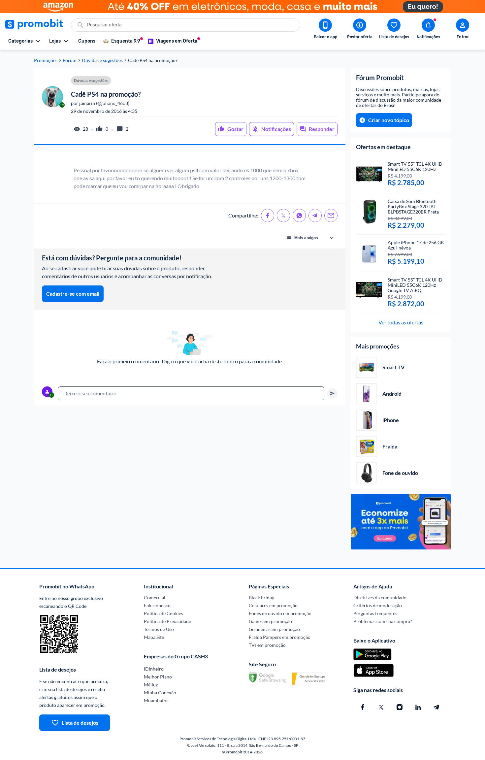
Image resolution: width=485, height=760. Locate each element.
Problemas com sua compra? (382, 621)
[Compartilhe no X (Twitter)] (283, 215)
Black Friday (261, 597)
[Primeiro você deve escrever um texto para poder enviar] (332, 393)
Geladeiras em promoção (274, 629)
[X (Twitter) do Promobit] (381, 707)
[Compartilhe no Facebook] (267, 215)
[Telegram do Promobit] (436, 707)
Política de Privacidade (167, 621)
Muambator (156, 700)
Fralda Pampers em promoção (279, 637)
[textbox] (191, 393)
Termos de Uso (159, 629)
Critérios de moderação (377, 605)
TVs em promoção (267, 645)
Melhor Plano (158, 676)
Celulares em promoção (273, 605)
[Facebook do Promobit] (362, 707)
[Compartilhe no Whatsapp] (299, 215)
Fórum (70, 60)
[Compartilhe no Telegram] (315, 215)
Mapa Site (154, 637)
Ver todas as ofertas (400, 322)
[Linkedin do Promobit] (418, 707)
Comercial (154, 597)
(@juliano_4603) (103, 103)
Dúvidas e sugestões (102, 60)
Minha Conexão (160, 692)
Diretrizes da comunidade (379, 597)
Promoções (45, 60)
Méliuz (151, 684)
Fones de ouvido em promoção (280, 613)
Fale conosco (157, 605)
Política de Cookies (163, 613)
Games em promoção (270, 621)
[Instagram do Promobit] (399, 707)
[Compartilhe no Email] (331, 215)
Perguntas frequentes (375, 613)
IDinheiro (154, 669)
